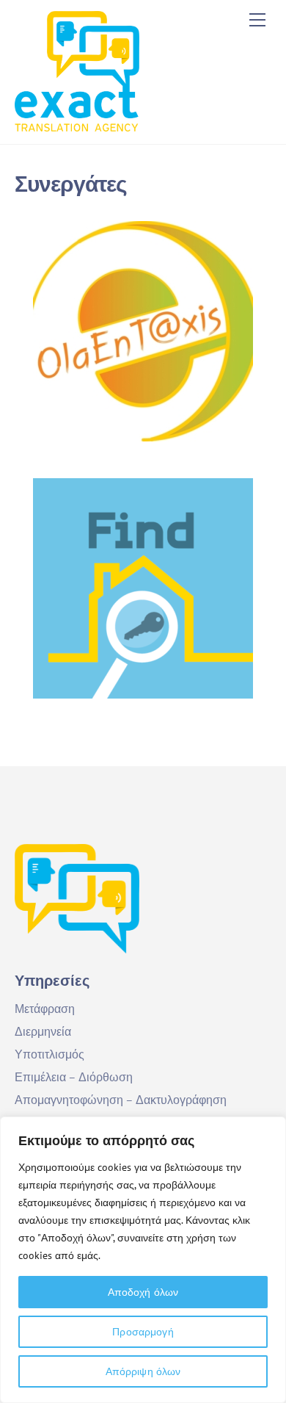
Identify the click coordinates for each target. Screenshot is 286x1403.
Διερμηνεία (43, 1031)
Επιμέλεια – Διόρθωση (74, 1077)
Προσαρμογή (142, 1331)
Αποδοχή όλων (143, 1292)
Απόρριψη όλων (143, 1371)
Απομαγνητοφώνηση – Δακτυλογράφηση (121, 1099)
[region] (143, 1260)
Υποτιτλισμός (49, 1054)
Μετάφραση (45, 1008)
